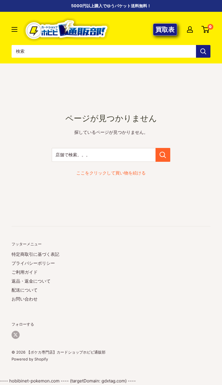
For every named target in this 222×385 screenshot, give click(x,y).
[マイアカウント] (190, 29)
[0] (205, 29)
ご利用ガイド (25, 272)
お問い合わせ (25, 299)
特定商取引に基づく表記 (35, 254)
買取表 (165, 29)
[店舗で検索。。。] (163, 155)
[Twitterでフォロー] (16, 335)
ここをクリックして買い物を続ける (111, 173)
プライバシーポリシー (33, 263)
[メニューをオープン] (14, 29)
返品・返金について (31, 281)
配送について (25, 290)
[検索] (203, 51)
